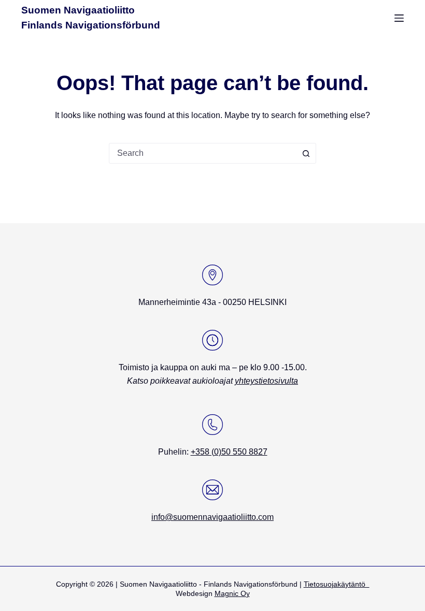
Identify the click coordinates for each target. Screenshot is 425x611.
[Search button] (306, 153)
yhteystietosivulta (266, 380)
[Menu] (399, 18)
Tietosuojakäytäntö (337, 584)
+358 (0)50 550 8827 (229, 451)
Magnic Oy (232, 593)
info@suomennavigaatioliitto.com (212, 517)
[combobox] (202, 153)
